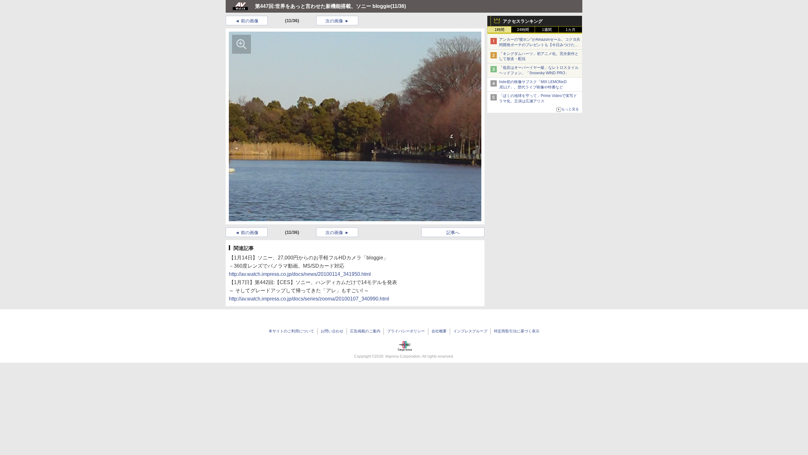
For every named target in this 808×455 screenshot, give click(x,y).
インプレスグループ (470, 331)
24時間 (523, 29)
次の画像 (334, 20)
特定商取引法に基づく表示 (516, 331)
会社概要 (439, 331)
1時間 (499, 29)
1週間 (547, 29)
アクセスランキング (523, 21)
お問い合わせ (332, 331)
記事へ (453, 232)
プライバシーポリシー (406, 331)
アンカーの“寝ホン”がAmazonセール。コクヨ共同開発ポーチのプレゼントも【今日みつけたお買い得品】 (539, 44)
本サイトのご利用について (291, 331)
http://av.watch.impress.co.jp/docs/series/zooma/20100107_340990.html (309, 298)
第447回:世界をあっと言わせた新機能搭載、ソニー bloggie (322, 6)
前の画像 (249, 20)
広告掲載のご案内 (365, 331)
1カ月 (570, 29)
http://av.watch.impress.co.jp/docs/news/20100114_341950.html (300, 274)
